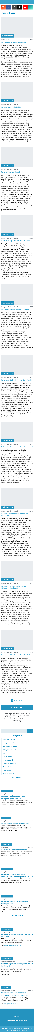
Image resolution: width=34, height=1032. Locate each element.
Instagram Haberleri (10, 746)
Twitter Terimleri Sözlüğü (11, 107)
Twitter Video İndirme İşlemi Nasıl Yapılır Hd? (14, 514)
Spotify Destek (8, 760)
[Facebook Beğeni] (8, 7)
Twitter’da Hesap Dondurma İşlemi (15, 309)
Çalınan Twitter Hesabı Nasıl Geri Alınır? (17, 447)
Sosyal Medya (7, 757)
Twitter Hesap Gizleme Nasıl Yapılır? (15, 241)
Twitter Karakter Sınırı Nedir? (12, 172)
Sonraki (20, 700)
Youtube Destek (8, 774)
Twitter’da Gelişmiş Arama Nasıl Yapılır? (17, 380)
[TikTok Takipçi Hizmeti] (14, 7)
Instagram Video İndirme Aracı (17, 1020)
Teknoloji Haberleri (10, 763)
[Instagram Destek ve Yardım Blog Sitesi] (6, 2)
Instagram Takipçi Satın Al (12, 945)
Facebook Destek (9, 739)
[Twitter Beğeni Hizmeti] (19, 7)
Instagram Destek (9, 743)
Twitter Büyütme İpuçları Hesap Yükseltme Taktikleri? (13, 587)
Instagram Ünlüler (9, 750)
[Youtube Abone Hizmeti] (25, 7)
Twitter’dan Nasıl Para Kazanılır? (14, 42)
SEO (4, 753)
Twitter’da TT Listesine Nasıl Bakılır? (15, 655)
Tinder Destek (8, 767)
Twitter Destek (8, 770)
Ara (30, 731)
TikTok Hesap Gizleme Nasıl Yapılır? (15, 823)
